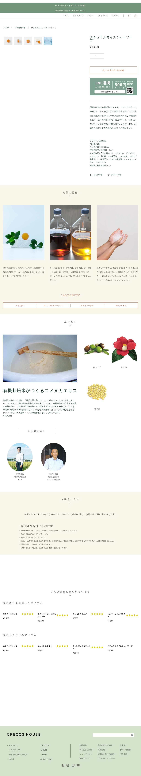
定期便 (122, 745)
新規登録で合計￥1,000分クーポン (70, 10)
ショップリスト (85, 754)
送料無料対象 (20, 28)
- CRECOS (44, 745)
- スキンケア (12, 745)
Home (6, 28)
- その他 (10, 759)
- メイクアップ (13, 750)
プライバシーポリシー (107, 758)
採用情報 (123, 754)
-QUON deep (45, 759)
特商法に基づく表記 (106, 754)
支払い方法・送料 (105, 745)
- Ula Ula (43, 754)
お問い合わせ (125, 750)
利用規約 (101, 750)
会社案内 (83, 745)
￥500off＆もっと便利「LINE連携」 (70, 5)
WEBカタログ (84, 758)
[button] (27, 614)
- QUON (43, 750)
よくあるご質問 (85, 750)
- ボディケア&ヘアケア (17, 754)
